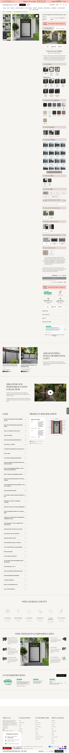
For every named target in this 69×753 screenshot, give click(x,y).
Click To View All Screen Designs (54, 172)
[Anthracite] (7, 371)
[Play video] (50, 392)
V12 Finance (37, 734)
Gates (20, 726)
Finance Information (55, 736)
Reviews (53, 734)
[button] (11, 747)
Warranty (36, 728)
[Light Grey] (8, 371)
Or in (51, 17)
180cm (51, 193)
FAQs (52, 728)
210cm (45, 193)
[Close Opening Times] (20, 732)
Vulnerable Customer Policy (39, 736)
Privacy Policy (40, 746)
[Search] (61, 5)
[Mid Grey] (6, 371)
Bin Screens (21, 728)
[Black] (3, 371)
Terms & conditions (38, 726)
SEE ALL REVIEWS (61, 675)
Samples (67, 411)
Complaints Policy (35, 746)
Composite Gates (8, 11)
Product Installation (61, 28)
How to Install (54, 726)
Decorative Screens (22, 722)
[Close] (67, 406)
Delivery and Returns (20, 746)
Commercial (53, 722)
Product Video (49, 28)
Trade (57, 4)
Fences (20, 720)
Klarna (36, 730)
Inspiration (53, 724)
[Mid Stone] (10, 371)
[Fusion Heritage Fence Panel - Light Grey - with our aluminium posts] (11, 355)
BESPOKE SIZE (55, 196)
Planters (20, 724)
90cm (45, 196)
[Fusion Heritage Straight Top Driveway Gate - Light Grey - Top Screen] (29, 355)
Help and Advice (54, 730)
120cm (63, 193)
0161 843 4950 (5, 727)
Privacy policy (37, 724)
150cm (57, 193)
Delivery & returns (38, 722)
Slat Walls (20, 730)
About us (36, 720)
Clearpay (36, 732)
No (45, 252)
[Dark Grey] (4, 371)
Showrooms (52, 4)
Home (3, 11)
